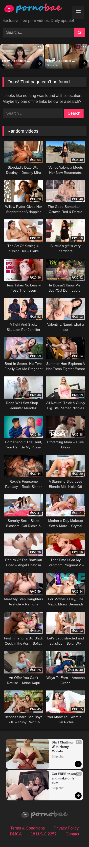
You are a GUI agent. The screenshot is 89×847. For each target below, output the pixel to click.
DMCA (16, 834)
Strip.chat (7, 65)
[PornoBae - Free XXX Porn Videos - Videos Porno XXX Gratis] (36, 9)
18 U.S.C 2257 (44, 834)
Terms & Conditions (27, 828)
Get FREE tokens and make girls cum (65, 778)
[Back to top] (73, 832)
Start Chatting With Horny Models (63, 747)
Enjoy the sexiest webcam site (14, 61)
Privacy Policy (66, 828)
